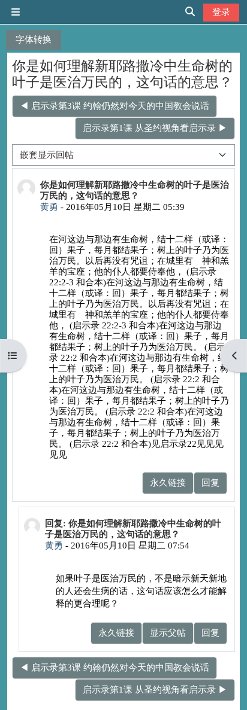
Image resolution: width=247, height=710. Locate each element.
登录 (221, 12)
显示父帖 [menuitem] (168, 632)
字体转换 (34, 39)
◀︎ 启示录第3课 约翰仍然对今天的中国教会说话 (114, 105)
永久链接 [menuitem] (168, 482)
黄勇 (49, 207)
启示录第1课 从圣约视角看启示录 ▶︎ (155, 128)
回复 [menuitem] (210, 482)
